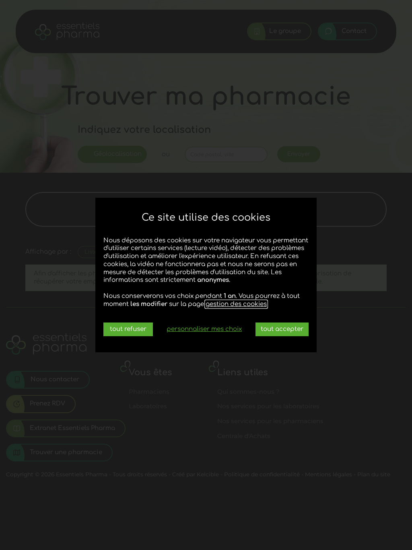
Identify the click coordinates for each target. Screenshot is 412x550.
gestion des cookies (236, 304)
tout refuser (128, 329)
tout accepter (282, 329)
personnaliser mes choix (204, 329)
